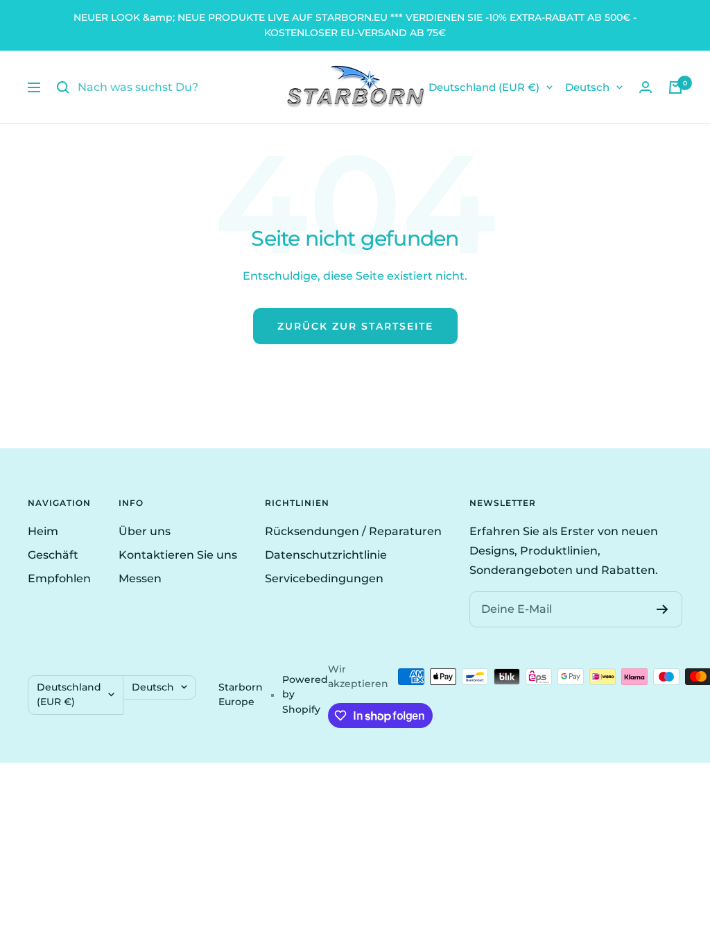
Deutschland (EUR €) (483, 87)
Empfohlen (59, 578)
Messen (140, 578)
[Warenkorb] (675, 87)
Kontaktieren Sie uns (178, 554)
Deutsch (587, 87)
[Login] (645, 87)
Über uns (145, 531)
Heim (43, 531)
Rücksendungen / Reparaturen (353, 531)
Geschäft (53, 554)
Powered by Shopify (305, 694)
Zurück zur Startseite (355, 326)
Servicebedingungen (324, 578)
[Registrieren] (662, 609)
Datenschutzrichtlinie (326, 554)
